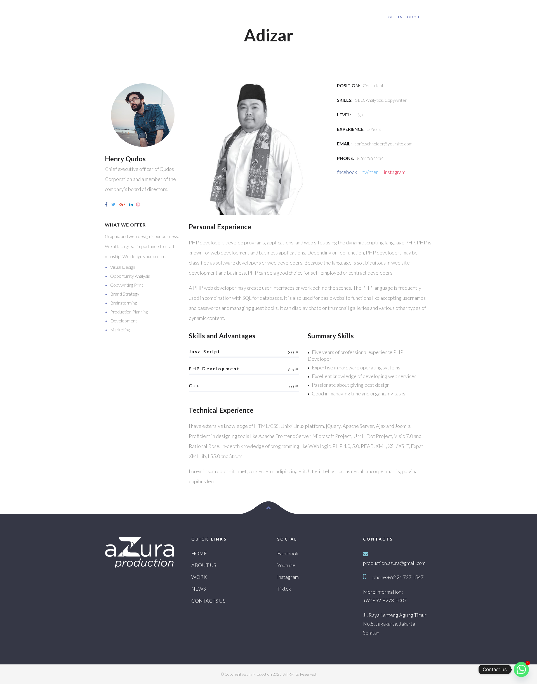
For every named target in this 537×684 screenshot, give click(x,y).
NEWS (198, 589)
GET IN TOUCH (404, 17)
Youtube (286, 565)
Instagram (288, 577)
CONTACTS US (208, 601)
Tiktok (284, 589)
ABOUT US (203, 565)
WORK (199, 577)
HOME (199, 553)
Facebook (287, 553)
